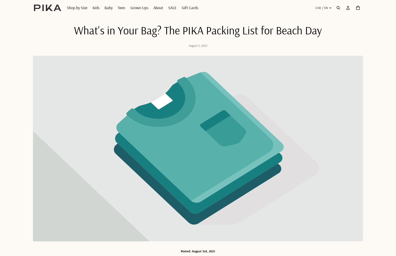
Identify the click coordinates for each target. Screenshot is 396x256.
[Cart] (358, 8)
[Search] (338, 8)
